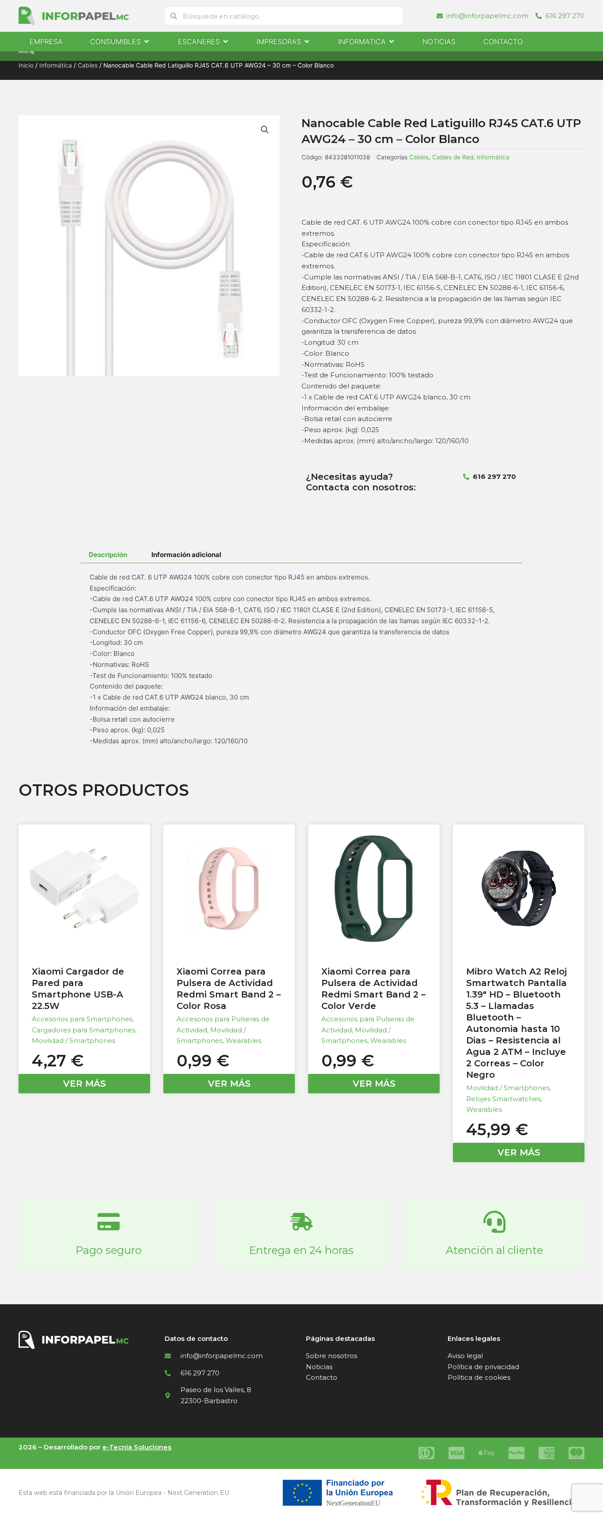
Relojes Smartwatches (503, 1099)
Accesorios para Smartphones (82, 1019)
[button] (265, 130)
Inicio (26, 65)
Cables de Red (452, 157)
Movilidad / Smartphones (73, 1040)
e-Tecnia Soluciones (136, 1447)
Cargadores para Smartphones (83, 1030)
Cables (88, 65)
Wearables (243, 1040)
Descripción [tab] (108, 554)
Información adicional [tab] (186, 554)
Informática (55, 65)
